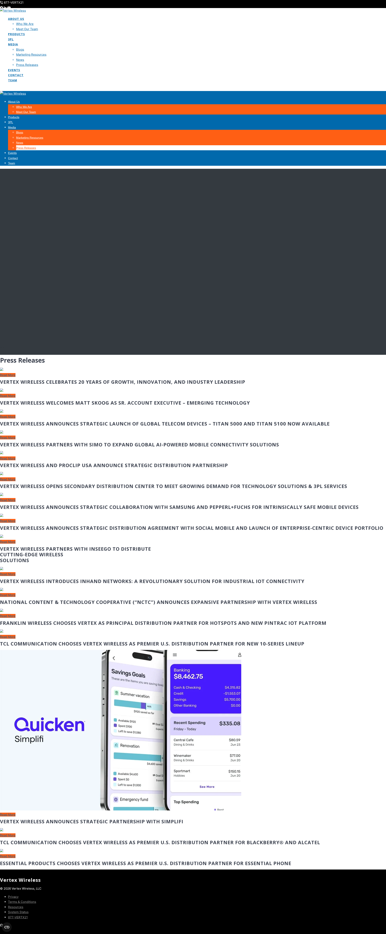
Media (13, 44)
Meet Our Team (27, 29)
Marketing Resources (31, 54)
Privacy (13, 897)
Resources (15, 907)
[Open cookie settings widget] (7, 927)
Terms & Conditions (22, 902)
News (20, 60)
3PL (11, 39)
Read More (7, 375)
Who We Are (25, 24)
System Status (18, 912)
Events (14, 70)
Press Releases (27, 65)
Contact (16, 75)
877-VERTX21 (18, 917)
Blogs (20, 49)
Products (16, 34)
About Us (16, 19)
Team (12, 80)
